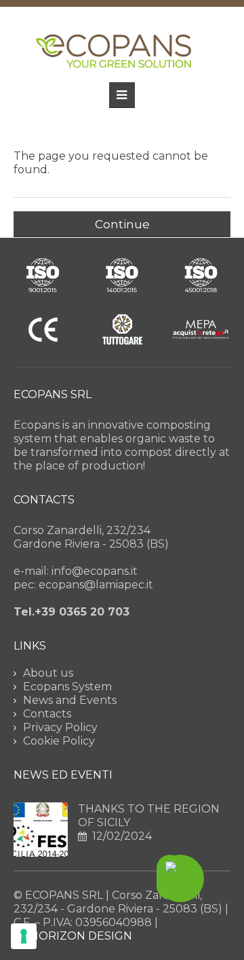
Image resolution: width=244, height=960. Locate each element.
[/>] (41, 829)
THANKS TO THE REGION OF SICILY (149, 815)
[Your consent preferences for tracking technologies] (24, 936)
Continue (122, 224)
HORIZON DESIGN (81, 935)
